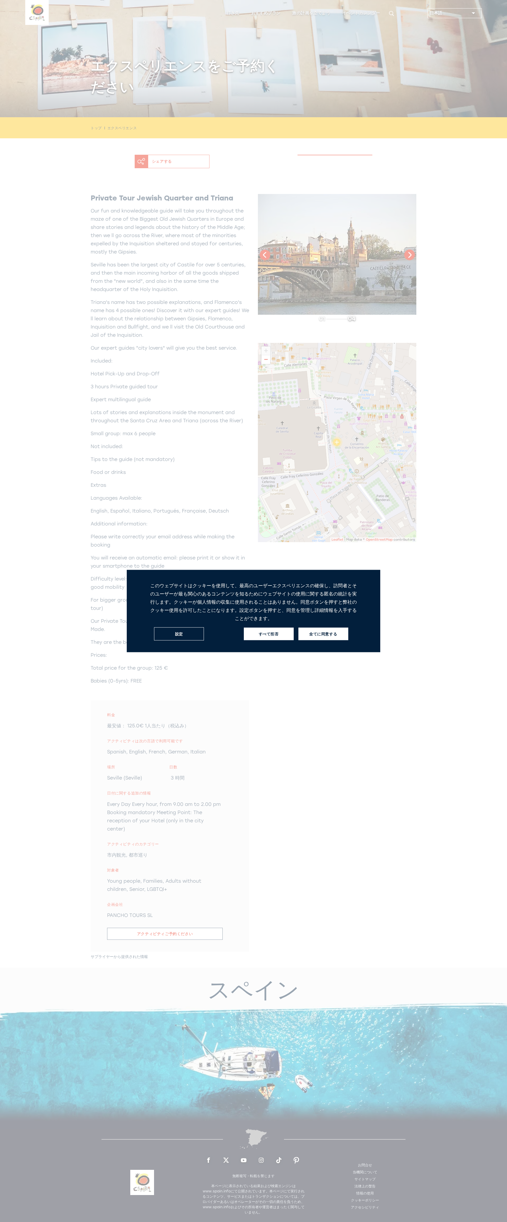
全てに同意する (323, 634)
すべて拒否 (269, 634)
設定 (179, 634)
